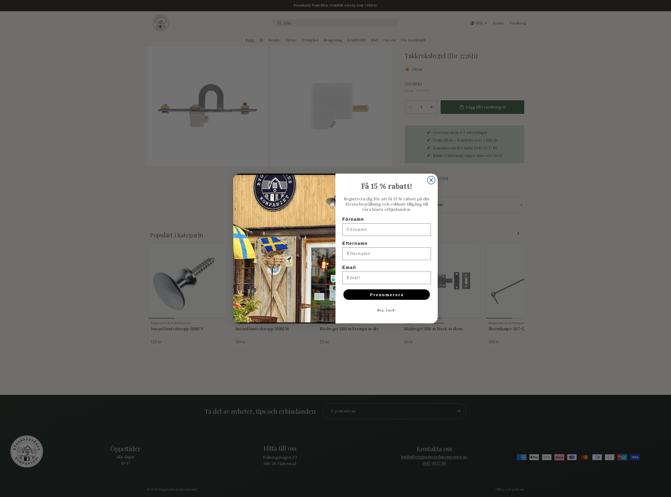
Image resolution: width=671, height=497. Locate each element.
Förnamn (353, 219)
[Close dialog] (431, 180)
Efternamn (355, 243)
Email (349, 267)
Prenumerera (387, 294)
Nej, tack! (386, 310)
